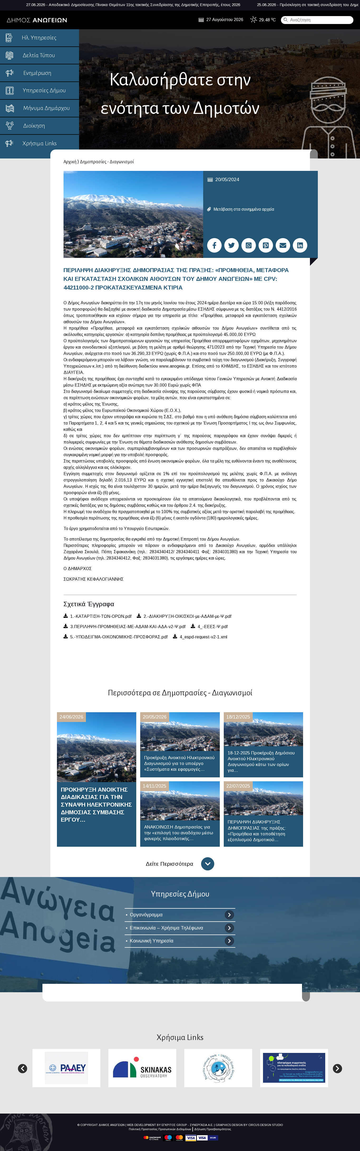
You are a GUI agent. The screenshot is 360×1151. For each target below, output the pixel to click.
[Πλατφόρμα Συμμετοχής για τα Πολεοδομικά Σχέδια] (294, 1067)
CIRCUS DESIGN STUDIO (265, 1124)
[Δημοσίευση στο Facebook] (214, 245)
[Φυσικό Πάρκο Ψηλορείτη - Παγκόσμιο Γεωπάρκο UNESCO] (218, 1068)
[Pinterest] (266, 245)
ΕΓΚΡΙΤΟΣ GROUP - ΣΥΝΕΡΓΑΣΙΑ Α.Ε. (187, 1124)
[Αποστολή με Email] (283, 245)
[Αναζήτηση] (285, 19)
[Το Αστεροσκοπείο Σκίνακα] (142, 1067)
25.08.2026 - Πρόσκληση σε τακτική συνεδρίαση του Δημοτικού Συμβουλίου (254, 4)
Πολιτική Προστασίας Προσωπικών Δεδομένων (160, 1129)
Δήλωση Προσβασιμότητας (212, 1129)
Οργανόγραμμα (146, 914)
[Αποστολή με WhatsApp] (248, 245)
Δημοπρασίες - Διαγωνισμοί (107, 162)
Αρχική (70, 162)
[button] (22, 1068)
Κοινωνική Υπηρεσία (151, 940)
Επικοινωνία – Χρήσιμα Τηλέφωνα (166, 928)
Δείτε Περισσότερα (169, 864)
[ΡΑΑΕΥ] (66, 1068)
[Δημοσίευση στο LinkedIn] (300, 245)
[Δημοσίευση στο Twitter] (231, 245)
